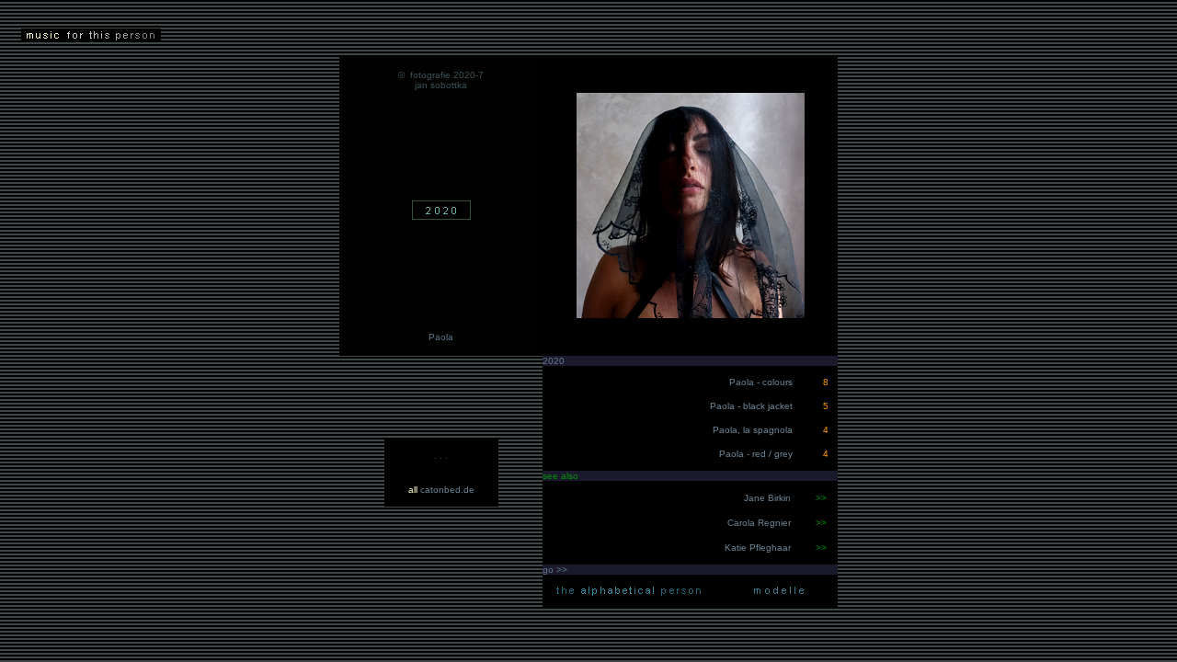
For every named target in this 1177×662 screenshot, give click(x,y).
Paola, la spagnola (754, 430)
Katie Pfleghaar (759, 547)
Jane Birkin (767, 498)
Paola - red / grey (756, 454)
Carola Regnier (760, 523)
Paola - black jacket (751, 406)
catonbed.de (441, 490)
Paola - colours (761, 382)
